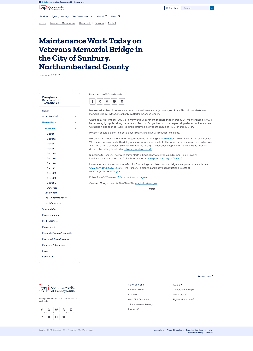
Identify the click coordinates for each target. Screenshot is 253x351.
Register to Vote (136, 289)
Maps (45, 251)
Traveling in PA (48, 209)
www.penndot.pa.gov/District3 (164, 158)
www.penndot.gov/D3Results (106, 167)
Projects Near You (50, 215)
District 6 (51, 158)
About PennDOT (50, 116)
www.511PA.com (166, 138)
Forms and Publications (53, 245)
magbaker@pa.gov (146, 183)
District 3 (51, 143)
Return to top (204, 276)
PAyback (132, 309)
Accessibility (159, 330)
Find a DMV (133, 294)
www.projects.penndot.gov (104, 171)
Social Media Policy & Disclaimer (200, 332)
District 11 (51, 178)
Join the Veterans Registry (140, 304)
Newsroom (50, 128)
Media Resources (53, 203)
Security (208, 330)
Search (45, 110)
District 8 (51, 163)
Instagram (142, 177)
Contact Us (47, 256)
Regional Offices (50, 221)
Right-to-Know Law (182, 299)
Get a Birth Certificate (138, 299)
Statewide (52, 187)
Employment (48, 227)
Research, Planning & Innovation (57, 233)
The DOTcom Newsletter (56, 197)
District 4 (51, 148)
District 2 (51, 138)
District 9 (51, 168)
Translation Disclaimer (194, 330)
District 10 (52, 173)
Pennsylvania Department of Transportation (50, 100)
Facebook (125, 177)
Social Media (51, 192)
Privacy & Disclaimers (175, 330)
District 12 (51, 182)
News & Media (49, 122)
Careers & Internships (183, 289)
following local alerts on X (138, 149)
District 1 (51, 133)
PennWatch (178, 294)
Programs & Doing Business (55, 239)
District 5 (51, 153)
